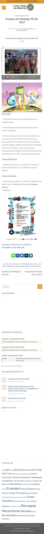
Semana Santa (21, 515)
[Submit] (40, 286)
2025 (28, 474)
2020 (9, 474)
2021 (14, 474)
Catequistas (7, 480)
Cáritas (4, 489)
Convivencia (26, 484)
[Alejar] (21, 77)
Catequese (10, 266)
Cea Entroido (18, 481)
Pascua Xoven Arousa (16, 511)
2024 (24, 474)
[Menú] (4, 8)
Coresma (35, 484)
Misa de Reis (13, 506)
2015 (22, 469)
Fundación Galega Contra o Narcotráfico (14, 497)
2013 (11, 470)
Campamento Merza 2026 (18, 379)
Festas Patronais (17, 493)
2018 (39, 470)
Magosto (5, 506)
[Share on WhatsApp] (13, 256)
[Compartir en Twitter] (22, 256)
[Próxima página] (8, 77)
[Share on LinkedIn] (31, 256)
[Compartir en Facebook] (18, 256)
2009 (7, 470)
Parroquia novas (22, 16)
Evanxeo (27, 266)
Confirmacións (19, 266)
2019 (4, 473)
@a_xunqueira (22, 30)
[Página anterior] (4, 77)
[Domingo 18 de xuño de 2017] (22, 97)
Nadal (19, 506)
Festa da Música (36, 266)
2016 (28, 470)
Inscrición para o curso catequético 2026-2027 (20, 342)
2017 (4, 266)
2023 (21, 474)
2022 (17, 474)
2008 (3, 470)
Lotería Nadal (18, 501)
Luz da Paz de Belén (30, 501)
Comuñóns (27, 481)
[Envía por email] (26, 256)
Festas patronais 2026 (17, 398)
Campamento (24, 477)
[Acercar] (25, 77)
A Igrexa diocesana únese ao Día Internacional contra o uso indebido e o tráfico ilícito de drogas (23, 388)
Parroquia (28, 506)
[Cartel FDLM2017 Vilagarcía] (22, 217)
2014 (16, 469)
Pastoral (33, 511)
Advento (33, 474)
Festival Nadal (31, 493)
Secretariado (9, 515)
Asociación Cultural (10, 477)
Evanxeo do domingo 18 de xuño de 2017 (22, 38)
